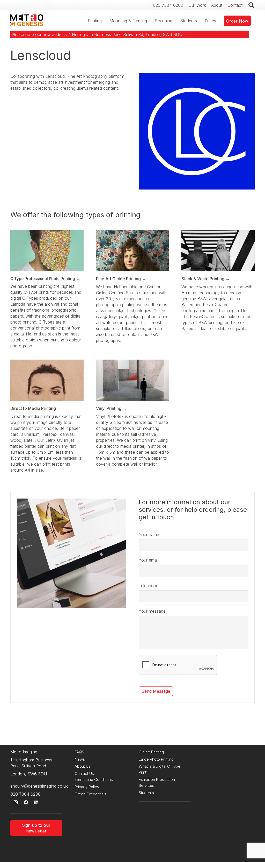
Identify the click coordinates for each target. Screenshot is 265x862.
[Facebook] (26, 802)
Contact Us (84, 773)
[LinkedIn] (36, 802)
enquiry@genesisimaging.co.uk (39, 786)
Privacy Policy (87, 786)
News (80, 759)
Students (146, 792)
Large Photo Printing (156, 759)
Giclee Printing (151, 751)
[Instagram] (15, 802)
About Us (83, 766)
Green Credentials (90, 793)
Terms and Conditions (94, 779)
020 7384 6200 (25, 794)
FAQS (79, 751)
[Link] (26, 20)
